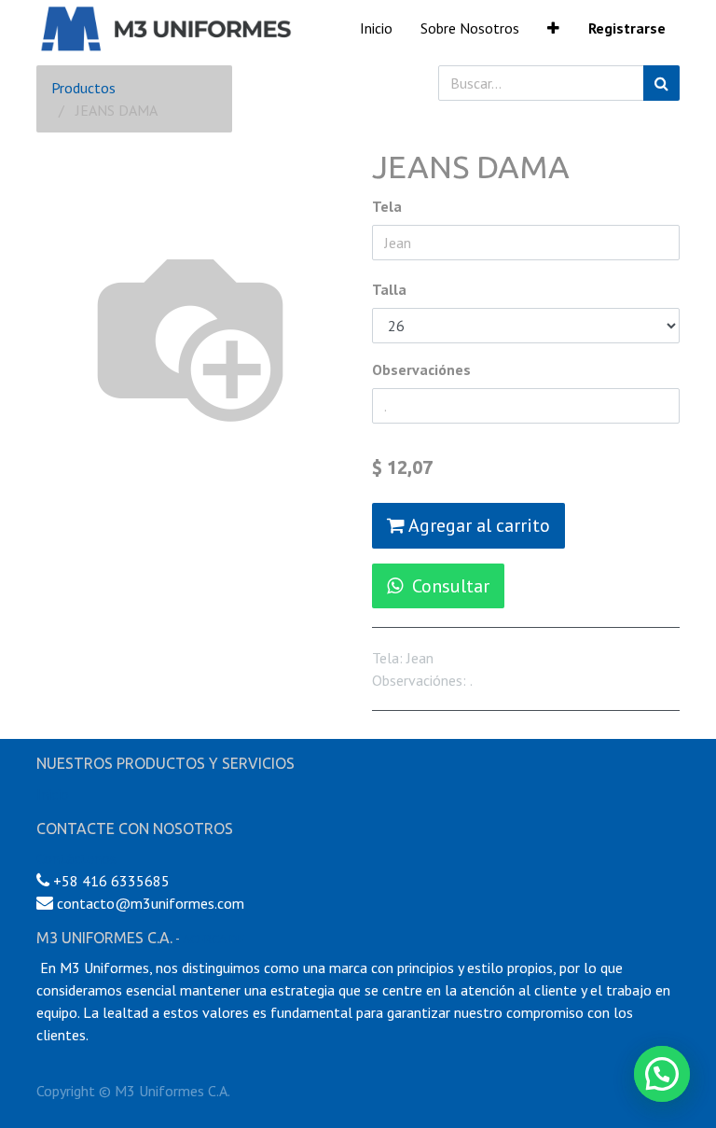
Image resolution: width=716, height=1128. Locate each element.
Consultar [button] (450, 586)
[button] (553, 28)
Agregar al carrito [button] (477, 525)
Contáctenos (76, 858)
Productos (83, 87)
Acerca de (213, 938)
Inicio (52, 794)
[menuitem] (376, 28)
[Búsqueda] (661, 83)
